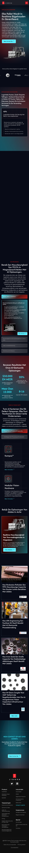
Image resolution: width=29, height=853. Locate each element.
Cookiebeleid (14, 847)
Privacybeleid (21, 844)
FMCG (17, 794)
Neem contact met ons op (21, 825)
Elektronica (18, 802)
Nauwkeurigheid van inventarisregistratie (6, 830)
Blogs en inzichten (20, 814)
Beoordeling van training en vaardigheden (5, 826)
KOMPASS (4, 791)
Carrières (18, 828)
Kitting (3, 818)
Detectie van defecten (7, 805)
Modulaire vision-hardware (6, 795)
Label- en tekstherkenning (6, 810)
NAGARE (4, 798)
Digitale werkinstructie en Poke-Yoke (7, 821)
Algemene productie (21, 796)
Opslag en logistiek (20, 805)
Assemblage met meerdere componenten (6, 815)
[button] (26, 3)
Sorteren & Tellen (6, 807)
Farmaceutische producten (20, 799)
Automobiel (18, 791)
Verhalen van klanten (21, 812)
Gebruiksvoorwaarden (10, 844)
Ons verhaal (18, 822)
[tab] (14, 431)
